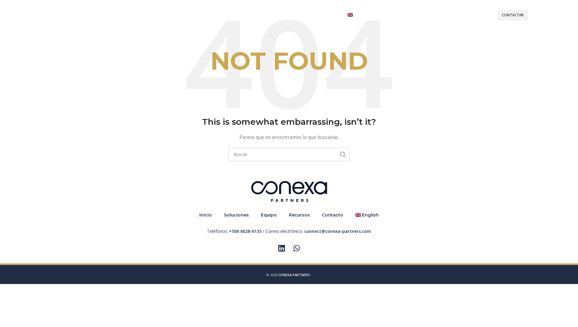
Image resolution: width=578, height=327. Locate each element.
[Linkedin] (281, 248)
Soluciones (236, 215)
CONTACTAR (513, 15)
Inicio (205, 215)
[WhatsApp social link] (552, 15)
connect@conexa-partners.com (337, 231)
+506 (245, 231)
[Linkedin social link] (540, 15)
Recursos (299, 215)
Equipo (269, 215)
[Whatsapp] (296, 248)
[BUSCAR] (343, 154)
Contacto (332, 215)
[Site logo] (57, 15)
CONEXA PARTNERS (294, 274)
